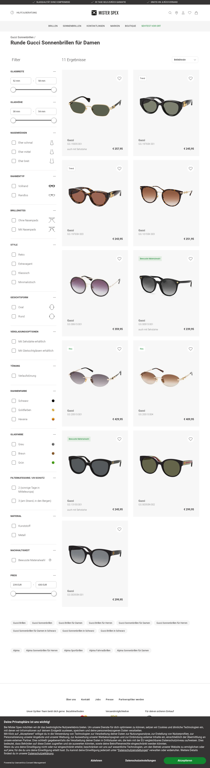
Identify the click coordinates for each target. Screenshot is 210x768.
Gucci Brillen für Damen (70, 623)
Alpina (16, 650)
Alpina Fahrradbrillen (99, 650)
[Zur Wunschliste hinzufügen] (119, 78)
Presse (110, 699)
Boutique (130, 26)
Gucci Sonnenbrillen (22, 37)
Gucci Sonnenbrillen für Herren (172, 623)
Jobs (98, 699)
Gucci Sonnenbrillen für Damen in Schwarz (34, 630)
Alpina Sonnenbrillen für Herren (42, 650)
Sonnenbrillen (72, 26)
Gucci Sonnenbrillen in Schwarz (78, 630)
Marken (115, 26)
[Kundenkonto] (183, 13)
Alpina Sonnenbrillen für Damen (133, 650)
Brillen (53, 26)
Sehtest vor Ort (151, 26)
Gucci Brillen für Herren (100, 623)
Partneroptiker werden (131, 699)
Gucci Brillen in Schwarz (113, 630)
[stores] (176, 13)
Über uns (71, 699)
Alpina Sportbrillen (73, 650)
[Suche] (170, 12)
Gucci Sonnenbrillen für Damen (134, 623)
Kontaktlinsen (96, 26)
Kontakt (85, 699)
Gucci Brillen (19, 623)
